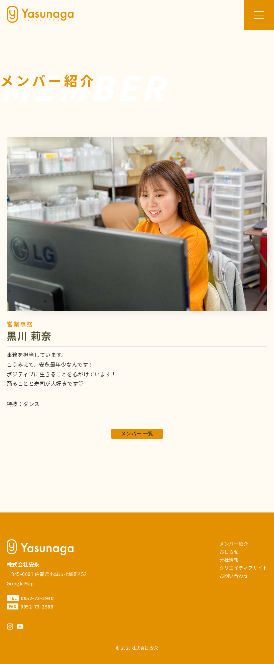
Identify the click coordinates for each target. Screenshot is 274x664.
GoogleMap (20, 583)
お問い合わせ (233, 575)
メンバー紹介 (233, 543)
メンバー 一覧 (137, 433)
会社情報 (229, 559)
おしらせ (229, 551)
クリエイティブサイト (243, 567)
